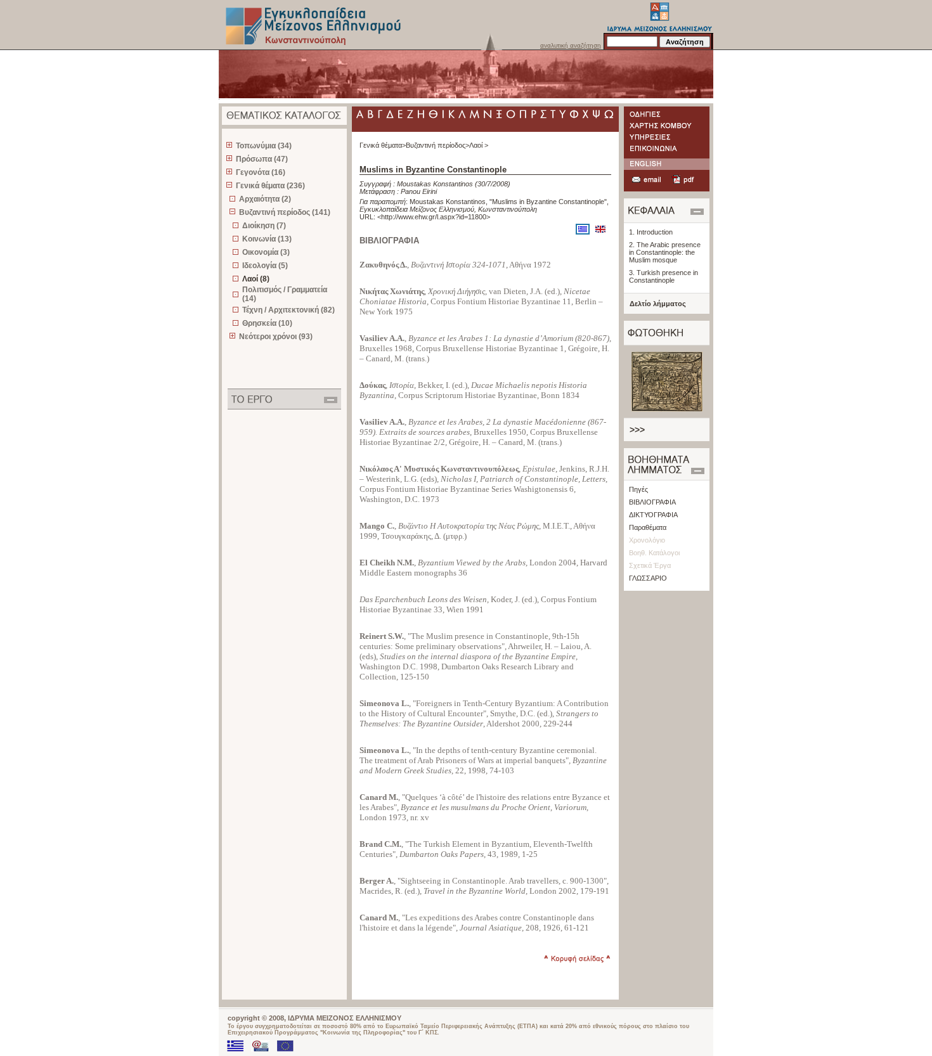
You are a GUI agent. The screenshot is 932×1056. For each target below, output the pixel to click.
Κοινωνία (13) (267, 239)
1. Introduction (651, 232)
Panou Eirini (419, 191)
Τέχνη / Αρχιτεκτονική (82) (288, 310)
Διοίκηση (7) (264, 225)
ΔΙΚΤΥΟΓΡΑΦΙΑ (653, 514)
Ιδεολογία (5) (265, 265)
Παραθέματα (647, 527)
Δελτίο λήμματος (658, 303)
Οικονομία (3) (266, 252)
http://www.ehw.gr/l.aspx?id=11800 (433, 217)
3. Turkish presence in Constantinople (663, 276)
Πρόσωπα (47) (262, 159)
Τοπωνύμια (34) (264, 145)
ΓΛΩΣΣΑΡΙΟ (648, 578)
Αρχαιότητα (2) (265, 199)
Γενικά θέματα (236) (270, 185)
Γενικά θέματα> (382, 145)
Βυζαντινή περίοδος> (437, 145)
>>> (637, 430)
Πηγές (638, 489)
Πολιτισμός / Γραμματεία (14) (284, 294)
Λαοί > (478, 145)
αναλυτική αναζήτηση (570, 45)
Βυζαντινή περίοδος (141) (284, 212)
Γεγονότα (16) (260, 172)
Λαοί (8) (255, 278)
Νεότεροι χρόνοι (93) (276, 336)
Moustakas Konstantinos (435, 184)
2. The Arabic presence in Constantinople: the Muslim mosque (665, 252)
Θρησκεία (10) (267, 323)
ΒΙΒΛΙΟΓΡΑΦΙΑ (652, 502)
